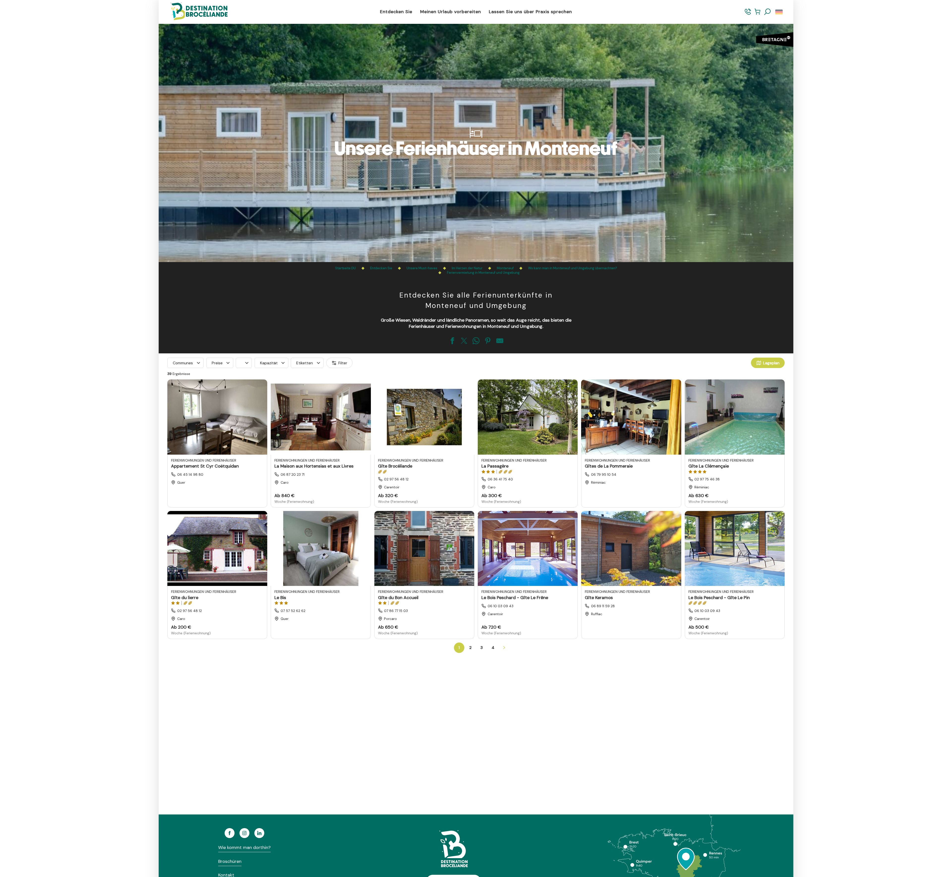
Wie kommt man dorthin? (244, 847)
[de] (779, 12)
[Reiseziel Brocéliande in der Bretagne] (195, 11)
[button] (767, 12)
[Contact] (747, 14)
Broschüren (229, 861)
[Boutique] (757, 14)
